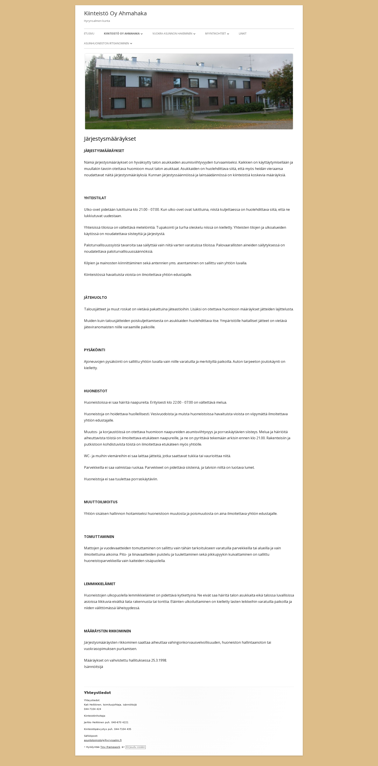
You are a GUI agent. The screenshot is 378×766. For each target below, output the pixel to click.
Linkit (243, 33)
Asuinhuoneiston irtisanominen (106, 43)
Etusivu (89, 33)
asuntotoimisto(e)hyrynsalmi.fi (103, 740)
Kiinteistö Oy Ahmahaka (115, 13)
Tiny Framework (110, 747)
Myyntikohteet (215, 33)
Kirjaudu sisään (135, 747)
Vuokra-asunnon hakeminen (172, 33)
